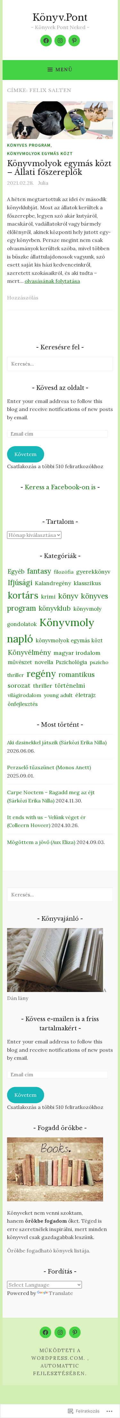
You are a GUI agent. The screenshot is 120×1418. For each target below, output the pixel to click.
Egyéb (16, 571)
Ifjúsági (20, 582)
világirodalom (24, 695)
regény (41, 673)
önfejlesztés (23, 704)
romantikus (77, 674)
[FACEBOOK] (45, 1332)
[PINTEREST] (75, 1332)
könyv (68, 596)
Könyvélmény (29, 652)
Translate (61, 1293)
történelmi (70, 685)
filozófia (64, 572)
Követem (25, 454)
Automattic (60, 1366)
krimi (48, 596)
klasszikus (87, 583)
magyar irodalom (76, 652)
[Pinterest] (74, 40)
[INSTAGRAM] (60, 1332)
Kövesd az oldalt (60, 387)
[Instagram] (60, 40)
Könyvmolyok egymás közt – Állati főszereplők (59, 168)
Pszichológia (71, 662)
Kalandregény (53, 583)
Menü (63, 69)
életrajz (85, 695)
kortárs (23, 595)
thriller (42, 685)
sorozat (19, 685)
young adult (58, 695)
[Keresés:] (60, 363)
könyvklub (55, 608)
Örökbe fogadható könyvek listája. (48, 1250)
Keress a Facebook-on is (60, 487)
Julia (43, 183)
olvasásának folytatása (52, 281)
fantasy (39, 571)
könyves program (29, 145)
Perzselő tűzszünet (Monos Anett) (49, 767)
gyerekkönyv (93, 571)
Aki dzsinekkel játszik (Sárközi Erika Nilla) (57, 742)
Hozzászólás (22, 297)
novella (44, 662)
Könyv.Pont (60, 17)
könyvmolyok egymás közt (40, 153)
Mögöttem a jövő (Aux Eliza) (41, 842)
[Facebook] (46, 40)
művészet (20, 662)
